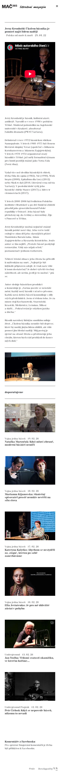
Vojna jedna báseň (15, 438)
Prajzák (25, 707)
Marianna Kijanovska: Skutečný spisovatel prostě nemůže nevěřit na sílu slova (28, 497)
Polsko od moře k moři (19, 35)
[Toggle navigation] (57, 6)
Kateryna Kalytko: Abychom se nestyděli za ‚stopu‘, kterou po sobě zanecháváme (30, 553)
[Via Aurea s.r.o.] (55, 769)
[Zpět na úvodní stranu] (25, 6)
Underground (12, 654)
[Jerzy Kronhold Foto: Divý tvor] (30, 366)
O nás (32, 769)
